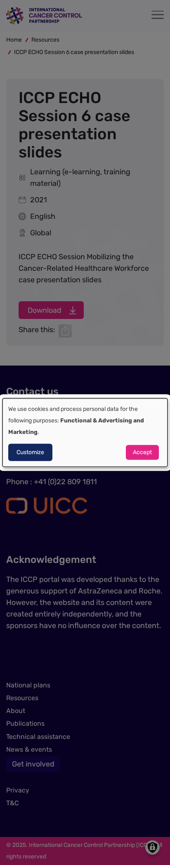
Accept (142, 452)
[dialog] (85, 432)
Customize (30, 452)
